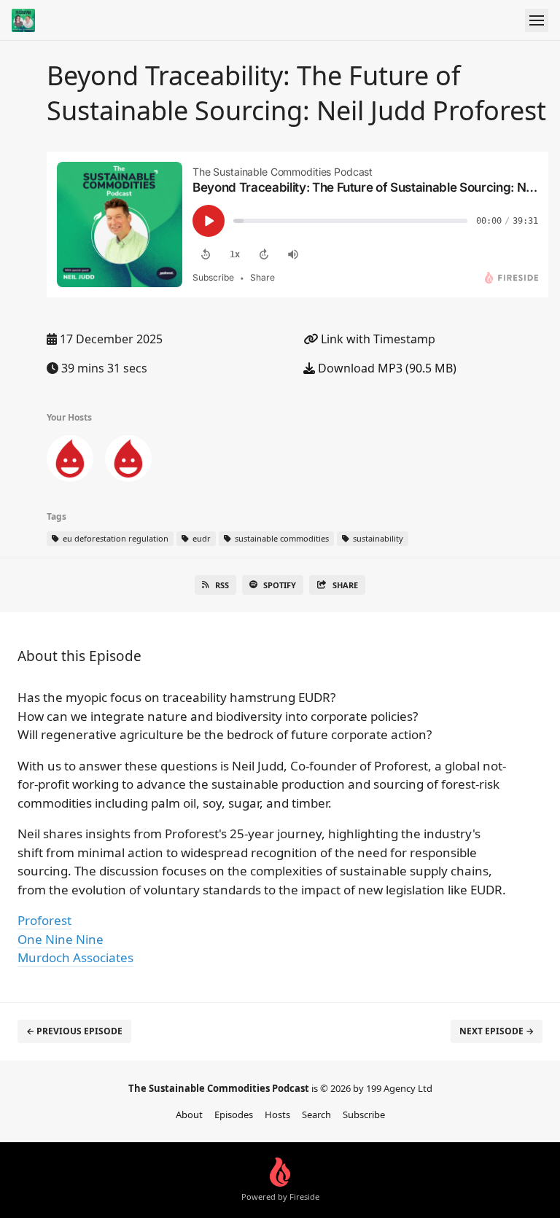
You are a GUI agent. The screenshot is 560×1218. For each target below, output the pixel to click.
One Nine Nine (61, 939)
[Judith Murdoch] (128, 461)
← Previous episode (74, 1031)
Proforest (44, 920)
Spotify (279, 584)
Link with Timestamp (376, 339)
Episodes (233, 1114)
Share (345, 584)
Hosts (277, 1114)
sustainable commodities (281, 538)
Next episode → (496, 1031)
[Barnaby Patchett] (70, 461)
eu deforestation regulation (114, 538)
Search (316, 1114)
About (189, 1114)
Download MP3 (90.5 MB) (385, 368)
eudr (200, 538)
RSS (222, 584)
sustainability (377, 538)
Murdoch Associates (75, 957)
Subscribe (364, 1114)
